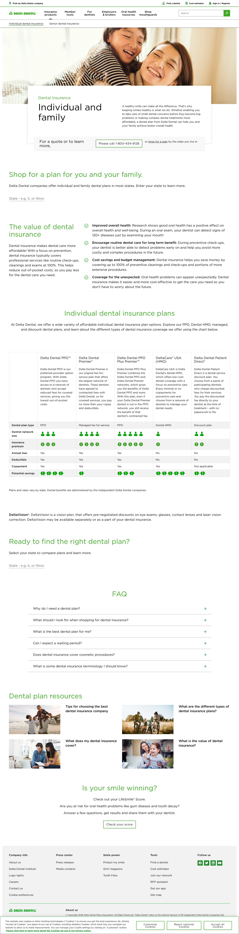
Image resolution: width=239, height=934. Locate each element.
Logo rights (16, 875)
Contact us (16, 888)
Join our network (161, 875)
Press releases (65, 862)
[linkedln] (213, 863)
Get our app (158, 888)
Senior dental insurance (64, 23)
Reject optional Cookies (184, 925)
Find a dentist (159, 862)
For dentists (89, 13)
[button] (26, 3)
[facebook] (200, 863)
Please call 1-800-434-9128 (119, 143)
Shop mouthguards (148, 13)
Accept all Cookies (217, 925)
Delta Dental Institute (22, 868)
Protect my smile (114, 862)
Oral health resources (128, 13)
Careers (14, 881)
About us (15, 862)
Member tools (70, 13)
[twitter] (206, 863)
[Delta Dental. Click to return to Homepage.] (22, 13)
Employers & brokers (109, 13)
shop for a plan (158, 141)
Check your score (119, 824)
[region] (119, 925)
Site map (156, 894)
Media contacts (65, 868)
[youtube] (219, 863)
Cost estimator (159, 868)
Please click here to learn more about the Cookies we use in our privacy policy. (48, 930)
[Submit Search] (227, 13)
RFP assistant (159, 881)
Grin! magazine (112, 868)
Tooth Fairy (110, 875)
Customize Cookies (150, 925)
